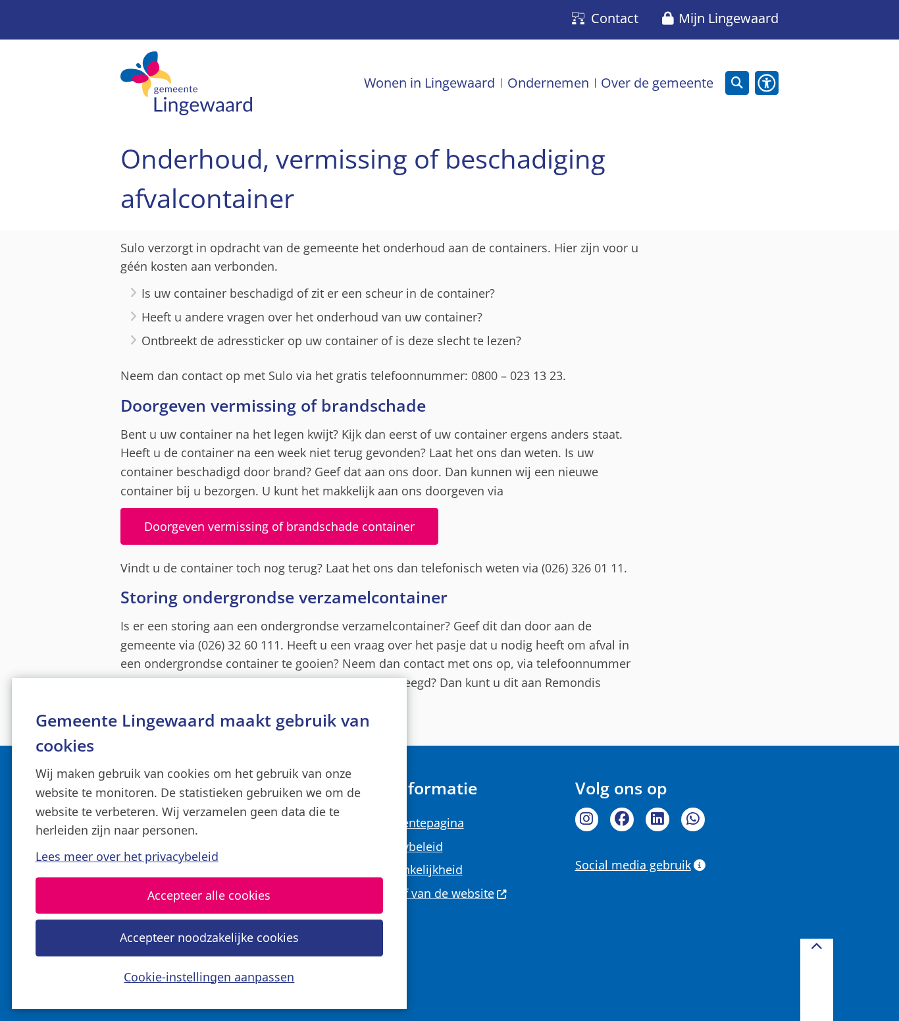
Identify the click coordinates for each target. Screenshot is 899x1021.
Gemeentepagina (416, 823)
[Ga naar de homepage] (186, 83)
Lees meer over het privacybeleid (127, 856)
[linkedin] (657, 819)
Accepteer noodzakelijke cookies (209, 937)
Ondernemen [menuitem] (548, 83)
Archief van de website (431, 893)
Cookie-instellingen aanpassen (209, 976)
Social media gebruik (633, 865)
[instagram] (587, 819)
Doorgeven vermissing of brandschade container (279, 526)
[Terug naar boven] (816, 980)
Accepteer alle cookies (208, 895)
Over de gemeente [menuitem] (657, 83)
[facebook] (622, 819)
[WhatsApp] (693, 819)
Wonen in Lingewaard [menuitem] (429, 83)
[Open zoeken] (737, 83)
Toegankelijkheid (416, 869)
